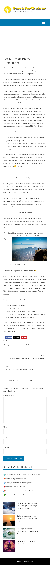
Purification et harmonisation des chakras (19, 368)
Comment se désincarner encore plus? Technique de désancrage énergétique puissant (27, 505)
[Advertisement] (25, 43)
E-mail (6, 437)
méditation (26, 345)
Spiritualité (16, 341)
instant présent (18, 345)
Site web (6, 447)
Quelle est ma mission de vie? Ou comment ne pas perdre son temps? (27, 518)
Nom (5, 427)
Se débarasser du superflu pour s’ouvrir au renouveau (26, 356)
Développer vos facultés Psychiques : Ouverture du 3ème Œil (27, 531)
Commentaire (8, 396)
